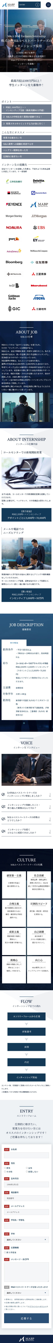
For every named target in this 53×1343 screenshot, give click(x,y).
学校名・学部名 (14, 1220)
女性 (30, 1168)
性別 (10, 1163)
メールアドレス (14, 1206)
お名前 (11, 1149)
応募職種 (12, 1247)
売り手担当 (14, 643)
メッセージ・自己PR (17, 1259)
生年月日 (12, 1178)
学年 (10, 1233)
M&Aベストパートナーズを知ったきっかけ (26, 1287)
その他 (9, 1171)
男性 (8, 1168)
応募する (26, 1318)
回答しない (33, 1171)
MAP (20, 704)
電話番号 (12, 1192)
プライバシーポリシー (38, 1306)
